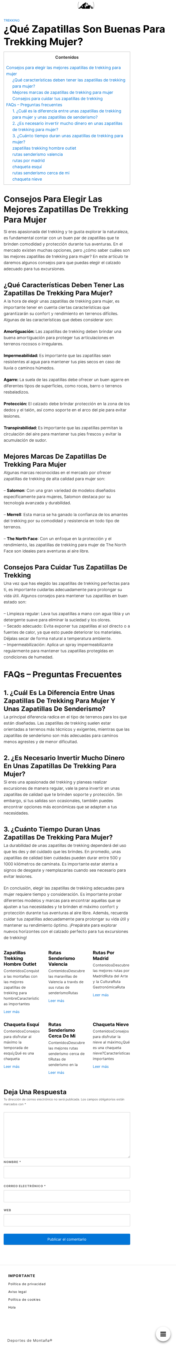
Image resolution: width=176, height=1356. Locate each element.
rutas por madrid (28, 160)
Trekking (11, 20)
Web (7, 1210)
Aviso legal (17, 1292)
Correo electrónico (25, 1186)
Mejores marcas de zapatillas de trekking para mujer (62, 92)
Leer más (11, 1011)
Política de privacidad (27, 1284)
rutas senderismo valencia (37, 154)
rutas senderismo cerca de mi (40, 172)
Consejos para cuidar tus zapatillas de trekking (57, 98)
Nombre (12, 1162)
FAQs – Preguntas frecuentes (34, 104)
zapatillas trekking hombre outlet (44, 148)
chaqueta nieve (27, 179)
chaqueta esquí (27, 166)
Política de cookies (24, 1299)
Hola (12, 1307)
